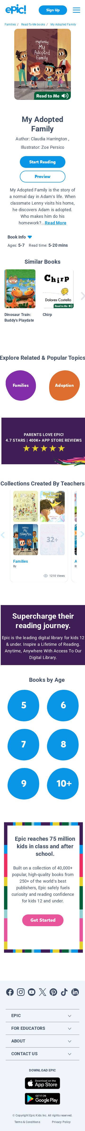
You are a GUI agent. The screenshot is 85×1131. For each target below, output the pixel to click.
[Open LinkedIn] (75, 992)
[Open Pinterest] (53, 992)
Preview (42, 176)
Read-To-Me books (33, 24)
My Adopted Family (63, 24)
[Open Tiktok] (64, 992)
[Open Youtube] (31, 992)
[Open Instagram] (21, 992)
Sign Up (53, 10)
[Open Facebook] (10, 992)
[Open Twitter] (42, 992)
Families (10, 24)
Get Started (42, 920)
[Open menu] (76, 10)
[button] (39, 535)
